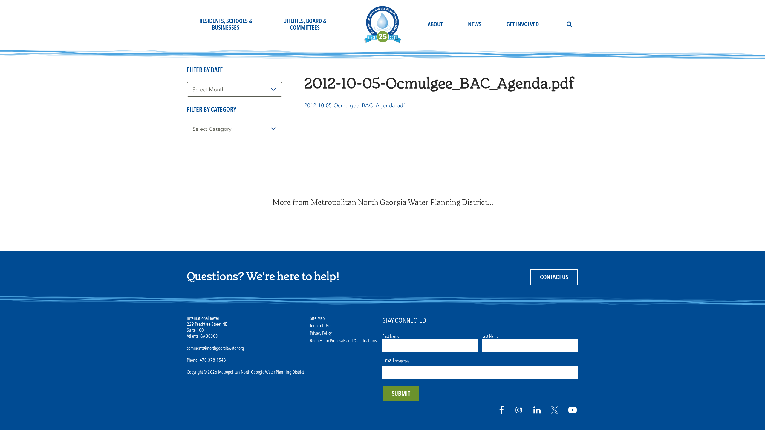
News (474, 24)
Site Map (317, 318)
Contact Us (554, 277)
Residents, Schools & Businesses (225, 24)
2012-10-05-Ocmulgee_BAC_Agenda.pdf (354, 105)
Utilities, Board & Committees (304, 24)
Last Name (490, 336)
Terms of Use (320, 326)
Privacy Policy (321, 333)
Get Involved (523, 24)
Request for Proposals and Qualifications (343, 341)
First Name (390, 336)
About (435, 24)
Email (395, 360)
